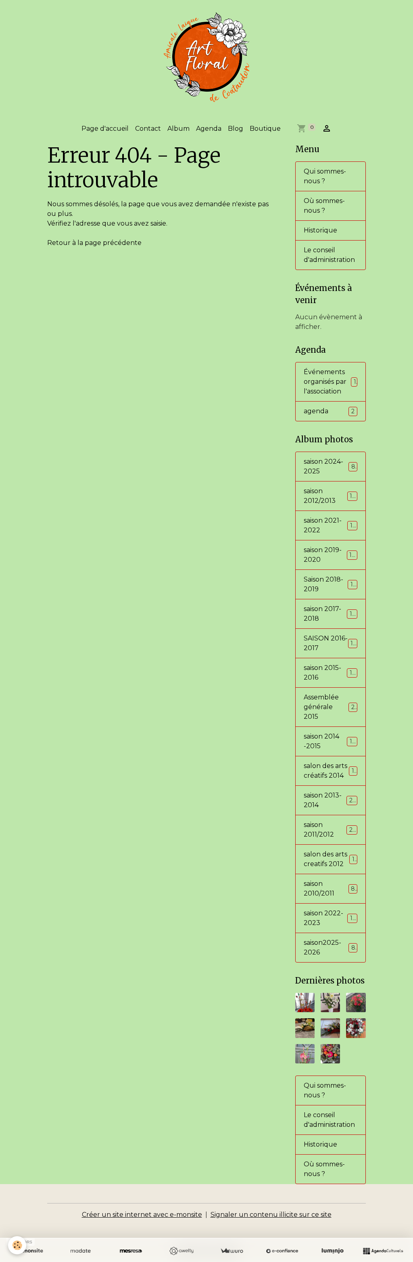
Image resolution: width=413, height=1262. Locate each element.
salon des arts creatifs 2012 (330, 859)
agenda (329, 411)
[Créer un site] (30, 1251)
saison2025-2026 (329, 947)
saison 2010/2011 (329, 888)
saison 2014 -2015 (330, 741)
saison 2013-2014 (330, 800)
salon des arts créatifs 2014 (330, 770)
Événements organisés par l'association (330, 381)
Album (178, 128)
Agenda (208, 128)
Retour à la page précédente (94, 243)
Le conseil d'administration (329, 255)
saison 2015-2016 (330, 672)
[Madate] (80, 1251)
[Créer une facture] (232, 1251)
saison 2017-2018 (330, 613)
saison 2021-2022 (330, 525)
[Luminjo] (333, 1251)
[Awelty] (181, 1251)
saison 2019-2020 (330, 554)
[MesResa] (131, 1251)
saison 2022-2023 (330, 918)
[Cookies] (17, 1245)
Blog (235, 128)
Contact (148, 128)
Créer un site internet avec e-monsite (142, 1214)
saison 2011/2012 (330, 829)
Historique (320, 230)
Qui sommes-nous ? (325, 176)
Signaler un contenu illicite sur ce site (271, 1214)
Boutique (265, 128)
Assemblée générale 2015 (330, 706)
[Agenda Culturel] (383, 1251)
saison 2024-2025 (329, 466)
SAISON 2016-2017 (330, 643)
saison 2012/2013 (330, 495)
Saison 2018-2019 (330, 584)
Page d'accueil (105, 128)
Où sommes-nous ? (324, 205)
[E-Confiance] (282, 1251)
